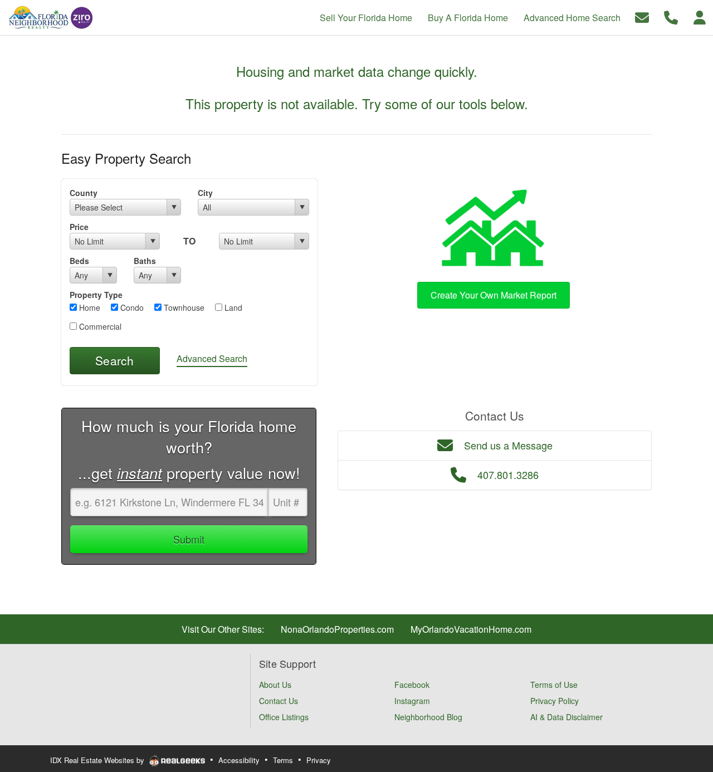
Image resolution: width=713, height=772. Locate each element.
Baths (145, 260)
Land (232, 307)
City (205, 192)
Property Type (96, 294)
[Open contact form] (642, 16)
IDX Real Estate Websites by (98, 760)
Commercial (99, 326)
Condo (131, 307)
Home (88, 307)
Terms (283, 760)
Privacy (318, 760)
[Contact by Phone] (671, 16)
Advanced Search (212, 358)
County (83, 192)
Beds (79, 260)
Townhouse (183, 307)
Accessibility (239, 760)
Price (79, 226)
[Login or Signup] (700, 16)
